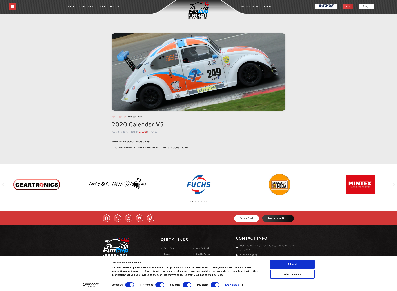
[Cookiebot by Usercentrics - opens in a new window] (90, 285)
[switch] (159, 284)
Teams (101, 6)
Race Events (170, 248)
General (122, 117)
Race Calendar (86, 6)
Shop (112, 6)
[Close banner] (321, 261)
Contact (267, 6)
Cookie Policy (203, 254)
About (70, 6)
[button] (3, 184)
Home (114, 117)
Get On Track (247, 6)
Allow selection (292, 274)
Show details (232, 285)
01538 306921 (248, 255)
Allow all (292, 264)
